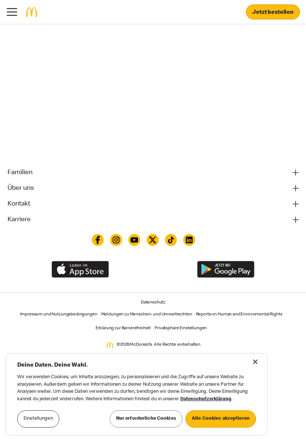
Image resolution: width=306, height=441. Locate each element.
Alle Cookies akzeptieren (221, 418)
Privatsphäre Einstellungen (180, 328)
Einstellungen (38, 418)
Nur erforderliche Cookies (146, 418)
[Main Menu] (12, 12)
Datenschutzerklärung (205, 399)
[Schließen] (255, 362)
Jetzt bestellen (273, 13)
